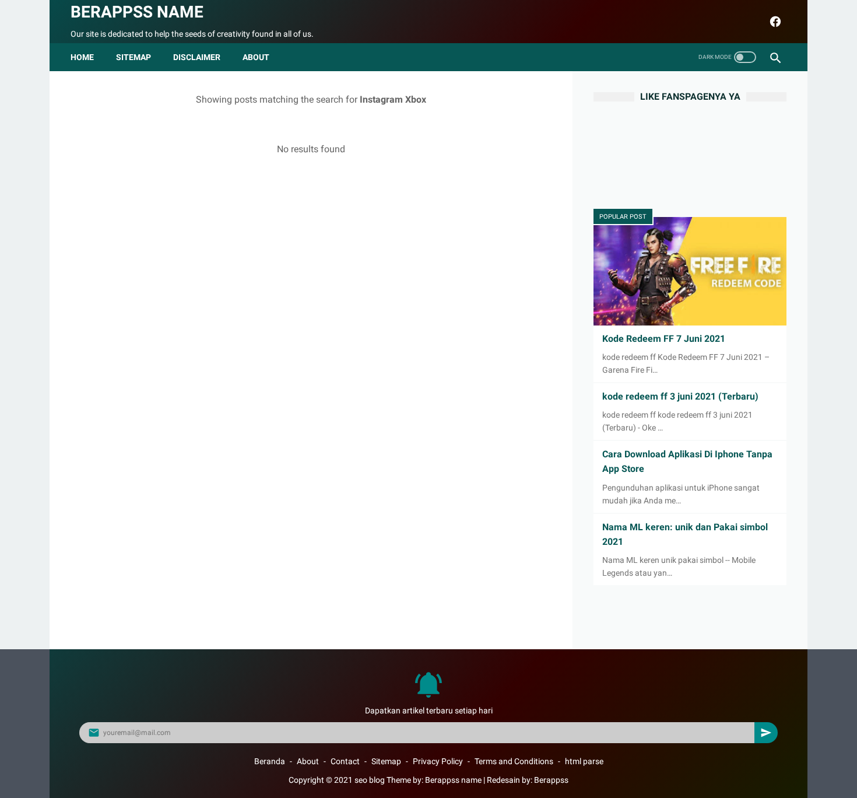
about (256, 57)
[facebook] (773, 21)
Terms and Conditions (514, 761)
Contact (345, 761)
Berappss (551, 780)
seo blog (369, 780)
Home (82, 57)
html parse (584, 761)
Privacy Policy (438, 761)
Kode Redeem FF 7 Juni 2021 (663, 338)
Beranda (269, 761)
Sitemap (133, 57)
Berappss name (137, 12)
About (308, 761)
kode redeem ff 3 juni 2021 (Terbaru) (680, 396)
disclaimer (196, 57)
